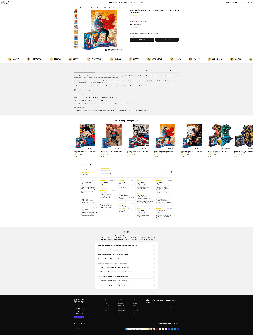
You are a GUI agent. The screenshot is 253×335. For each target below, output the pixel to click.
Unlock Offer (138, 175)
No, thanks (138, 178)
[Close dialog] (148, 154)
